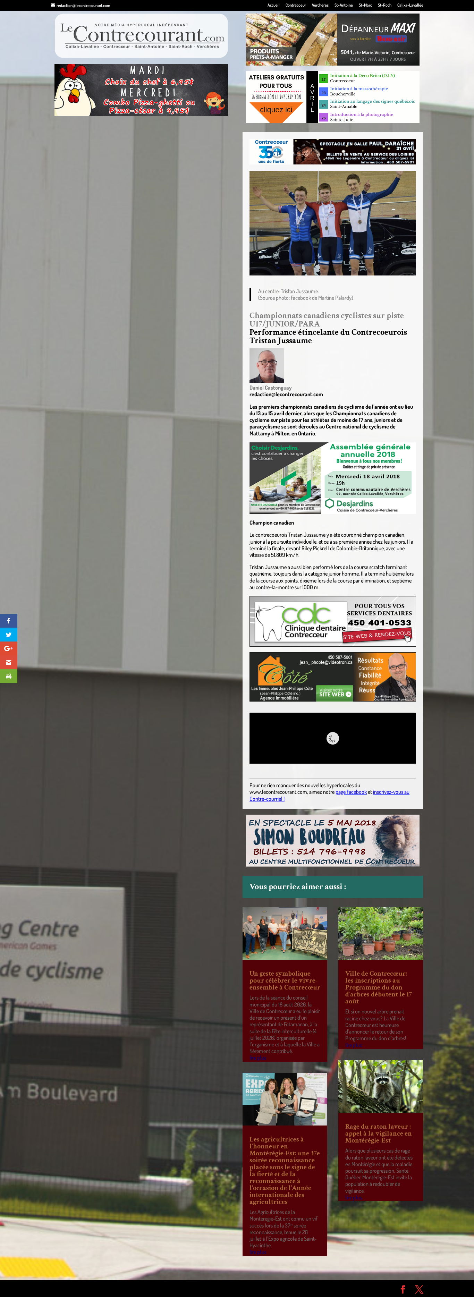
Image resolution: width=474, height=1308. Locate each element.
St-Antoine (344, 5)
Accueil (274, 5)
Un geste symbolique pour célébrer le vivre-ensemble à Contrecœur (284, 980)
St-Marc (365, 5)
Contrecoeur (296, 5)
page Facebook (351, 791)
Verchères (320, 5)
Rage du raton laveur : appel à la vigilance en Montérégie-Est (378, 1133)
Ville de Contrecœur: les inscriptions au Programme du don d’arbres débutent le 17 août (378, 987)
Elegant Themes (90, 1288)
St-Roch (384, 5)
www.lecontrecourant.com (278, 791)
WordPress (152, 1288)
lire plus (257, 1057)
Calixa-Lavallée (410, 5)
